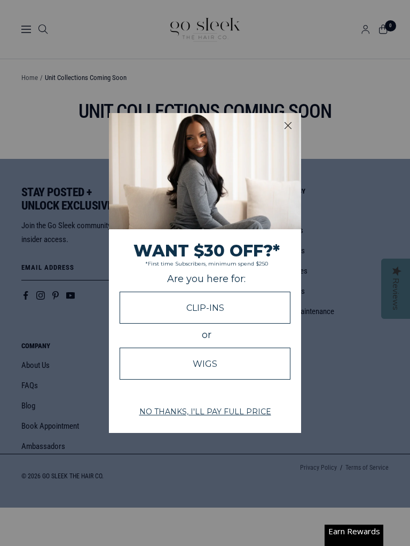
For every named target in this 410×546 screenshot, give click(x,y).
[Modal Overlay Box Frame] (205, 273)
